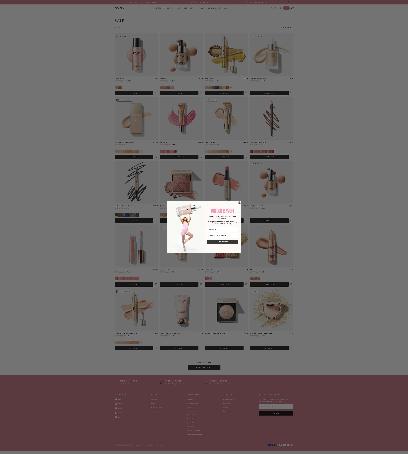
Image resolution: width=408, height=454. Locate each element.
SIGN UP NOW (223, 242)
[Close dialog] (239, 203)
